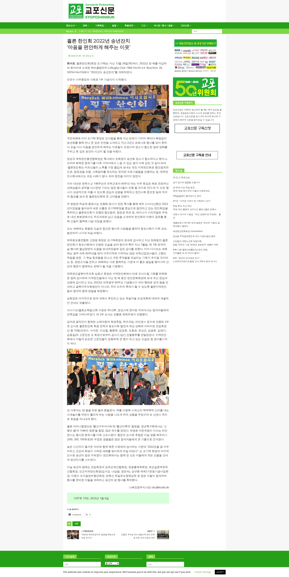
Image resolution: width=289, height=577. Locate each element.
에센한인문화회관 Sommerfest (188, 231)
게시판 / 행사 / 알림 (163, 25)
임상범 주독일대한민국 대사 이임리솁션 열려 (194, 236)
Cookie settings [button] (202, 571)
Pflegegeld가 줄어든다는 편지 (187, 195)
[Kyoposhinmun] (144, 20)
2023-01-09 (76, 55)
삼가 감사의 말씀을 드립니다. (186, 182)
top (76, 523)
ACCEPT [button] (220, 572)
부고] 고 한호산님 (181, 177)
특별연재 (129, 25)
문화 (85, 25)
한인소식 (70, 25)
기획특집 (99, 25)
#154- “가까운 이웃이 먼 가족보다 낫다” (192, 200)
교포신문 (185, 25)
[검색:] (207, 31)
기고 (143, 25)
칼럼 (114, 25)
